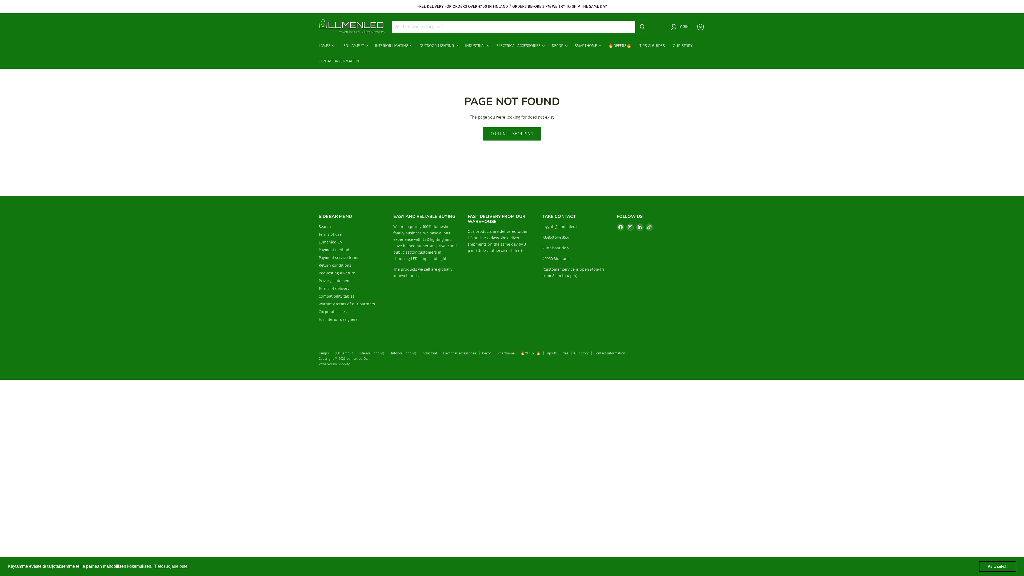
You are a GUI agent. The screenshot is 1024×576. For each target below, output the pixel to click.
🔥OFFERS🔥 (619, 45)
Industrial (475, 45)
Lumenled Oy (330, 242)
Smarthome (586, 45)
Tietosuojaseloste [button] (170, 566)
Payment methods (335, 249)
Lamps (325, 45)
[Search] (642, 27)
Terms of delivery (334, 288)
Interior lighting (392, 45)
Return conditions (335, 265)
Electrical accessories (519, 45)
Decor (558, 45)
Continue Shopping (512, 134)
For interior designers (338, 319)
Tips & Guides (652, 45)
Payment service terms (339, 257)
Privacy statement (335, 280)
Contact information (339, 61)
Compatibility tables (336, 296)
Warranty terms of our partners (347, 304)
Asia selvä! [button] (998, 566)
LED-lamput (353, 45)
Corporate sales (333, 311)
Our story (683, 45)
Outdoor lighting (437, 45)
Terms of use (330, 234)
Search (325, 226)
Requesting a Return (337, 273)
